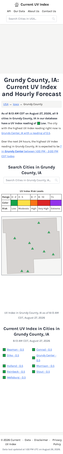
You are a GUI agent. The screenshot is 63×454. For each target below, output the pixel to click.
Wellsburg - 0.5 (16, 377)
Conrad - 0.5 (44, 349)
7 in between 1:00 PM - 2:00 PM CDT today (31, 151)
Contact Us (49, 11)
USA (5, 104)
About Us (33, 11)
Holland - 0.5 (15, 365)
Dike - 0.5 (13, 355)
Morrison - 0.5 (45, 365)
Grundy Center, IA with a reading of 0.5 (25, 133)
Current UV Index (35, 4)
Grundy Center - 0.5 (46, 358)
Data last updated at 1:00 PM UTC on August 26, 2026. (31, 449)
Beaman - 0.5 (15, 349)
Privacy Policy (57, 442)
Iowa (16, 104)
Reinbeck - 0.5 (16, 371)
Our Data (19, 11)
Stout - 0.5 (43, 371)
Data (28, 440)
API (9, 11)
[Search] (53, 18)
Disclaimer (41, 440)
